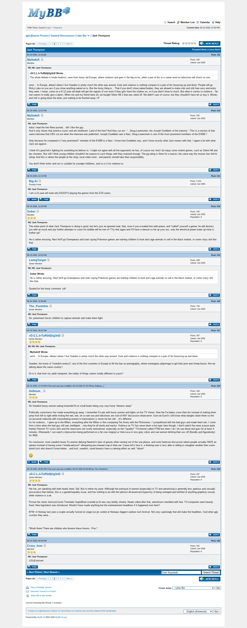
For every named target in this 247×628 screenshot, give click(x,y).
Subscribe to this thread (41, 595)
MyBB (39, 617)
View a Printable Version (41, 587)
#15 (218, 255)
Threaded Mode (199, 49)
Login (48, 28)
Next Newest (51, 572)
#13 (218, 176)
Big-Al (33, 181)
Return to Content (73, 611)
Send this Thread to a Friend (43, 591)
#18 (218, 386)
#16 (218, 301)
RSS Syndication (108, 611)
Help (217, 22)
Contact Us (33, 611)
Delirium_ (99, 386)
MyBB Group (61, 617)
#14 (218, 206)
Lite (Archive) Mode (91, 611)
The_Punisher (38, 306)
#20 (218, 541)
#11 (218, 55)
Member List (188, 22)
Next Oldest (35, 572)
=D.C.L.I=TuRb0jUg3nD (45, 335)
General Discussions (62, 35)
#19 (218, 469)
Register (57, 28)
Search (171, 22)
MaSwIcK (33, 59)
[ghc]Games (44, 611)
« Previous (42, 44)
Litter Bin (81, 35)
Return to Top (58, 611)
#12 (218, 110)
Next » (69, 44)
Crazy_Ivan (34, 545)
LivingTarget (37, 260)
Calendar (205, 22)
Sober (31, 211)
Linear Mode (214, 49)
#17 (218, 330)
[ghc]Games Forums (37, 35)
